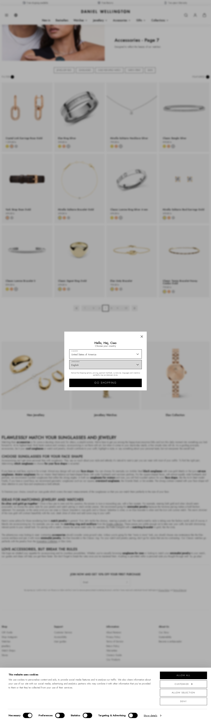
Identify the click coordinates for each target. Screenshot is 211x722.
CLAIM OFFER (129, 379)
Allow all (183, 675)
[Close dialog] (163, 315)
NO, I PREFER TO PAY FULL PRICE (129, 389)
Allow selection (183, 692)
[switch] (60, 715)
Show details (150, 715)
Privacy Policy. (138, 403)
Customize (182, 684)
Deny (183, 701)
